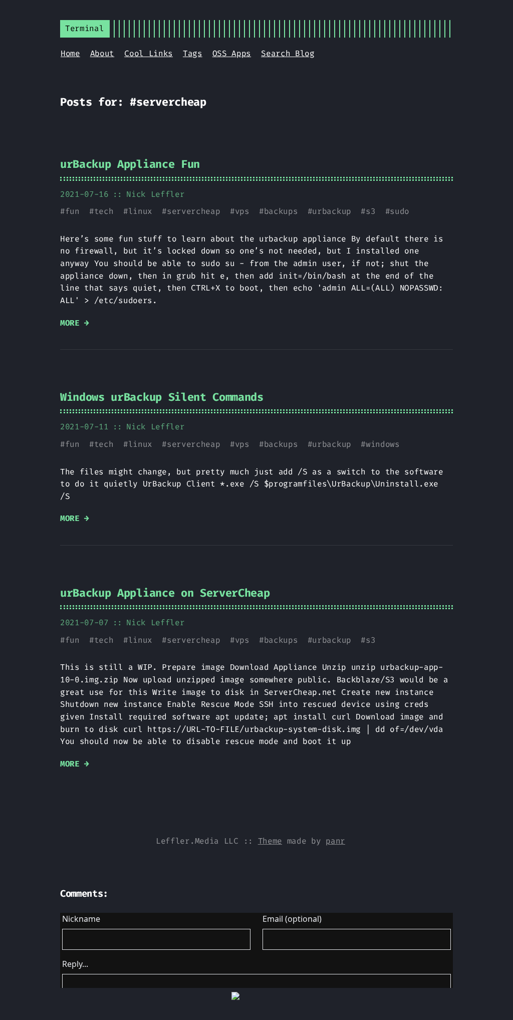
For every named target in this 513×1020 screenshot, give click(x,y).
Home (70, 53)
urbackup (331, 211)
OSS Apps (231, 53)
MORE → (74, 323)
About (102, 53)
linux (140, 211)
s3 (370, 211)
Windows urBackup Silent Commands (162, 397)
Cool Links (148, 53)
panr (335, 841)
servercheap (193, 211)
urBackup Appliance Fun (130, 164)
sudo (399, 211)
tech (104, 211)
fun (72, 211)
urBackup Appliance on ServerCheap (165, 593)
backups (281, 211)
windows (383, 444)
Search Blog (287, 53)
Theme (270, 841)
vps (242, 211)
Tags (192, 53)
